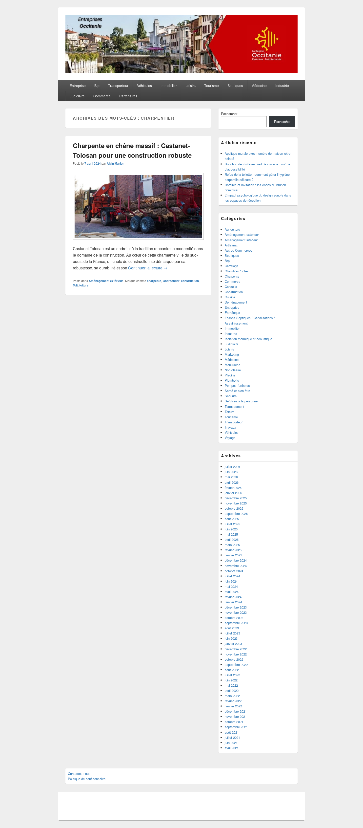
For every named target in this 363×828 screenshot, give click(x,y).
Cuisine (230, 297)
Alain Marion (115, 163)
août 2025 (232, 518)
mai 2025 (231, 534)
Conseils (231, 286)
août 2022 (232, 669)
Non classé (233, 370)
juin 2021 (231, 742)
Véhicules (144, 85)
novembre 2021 (236, 716)
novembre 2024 (236, 565)
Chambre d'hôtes (237, 271)
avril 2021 (232, 747)
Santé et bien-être (237, 390)
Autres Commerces (238, 250)
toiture (83, 285)
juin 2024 (231, 581)
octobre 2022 (234, 659)
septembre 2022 (236, 664)
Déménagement (236, 302)
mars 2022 (232, 695)
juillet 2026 (232, 466)
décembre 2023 (236, 607)
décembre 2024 (236, 560)
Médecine (259, 85)
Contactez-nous (79, 773)
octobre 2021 (234, 721)
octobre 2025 (234, 508)
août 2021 (232, 732)
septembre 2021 (236, 726)
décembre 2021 (236, 711)
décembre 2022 (236, 649)
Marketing (232, 354)
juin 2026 (231, 471)
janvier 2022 (233, 706)
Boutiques (235, 85)
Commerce (102, 95)
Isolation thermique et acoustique (248, 338)
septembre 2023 (236, 622)
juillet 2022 (232, 675)
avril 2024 (232, 591)
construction (190, 281)
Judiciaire (77, 95)
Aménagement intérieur (241, 240)
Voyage (230, 437)
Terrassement (234, 406)
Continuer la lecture (147, 268)
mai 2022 (231, 685)
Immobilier (169, 85)
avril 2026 (232, 482)
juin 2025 (231, 529)
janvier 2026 (233, 492)
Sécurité (231, 395)
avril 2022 (232, 690)
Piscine (230, 375)
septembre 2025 (236, 513)
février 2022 (233, 700)
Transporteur (118, 85)
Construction (234, 291)
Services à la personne (241, 401)
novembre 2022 (236, 654)
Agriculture (232, 229)
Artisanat (231, 245)
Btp (97, 85)
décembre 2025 (236, 498)
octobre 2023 (234, 617)
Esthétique (232, 312)
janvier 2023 (233, 643)
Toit (75, 285)
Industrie (282, 85)
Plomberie (232, 380)
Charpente (232, 276)
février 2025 (233, 549)
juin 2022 (231, 680)
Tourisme (211, 85)
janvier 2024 (233, 602)
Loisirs (190, 85)
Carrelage (231, 265)
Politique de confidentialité (86, 778)
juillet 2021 (232, 737)
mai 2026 (231, 477)
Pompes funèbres (237, 385)
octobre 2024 (234, 570)
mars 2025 (232, 544)
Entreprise (78, 85)
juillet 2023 (232, 633)
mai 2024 (231, 586)
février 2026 (233, 487)
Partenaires (128, 95)
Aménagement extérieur (106, 281)
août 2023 (232, 628)
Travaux (230, 427)
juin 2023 (231, 638)
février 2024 (233, 596)
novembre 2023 (236, 612)
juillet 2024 (232, 576)
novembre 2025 (236, 503)
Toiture (229, 411)
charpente (154, 281)
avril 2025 (232, 539)
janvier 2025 (233, 555)
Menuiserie (232, 364)
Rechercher (229, 113)
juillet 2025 (232, 524)
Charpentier (171, 281)
